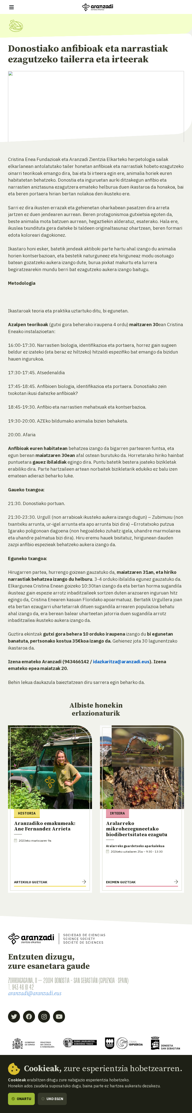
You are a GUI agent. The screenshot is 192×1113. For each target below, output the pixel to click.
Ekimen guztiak (121, 882)
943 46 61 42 (23, 987)
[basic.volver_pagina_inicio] (97, 7)
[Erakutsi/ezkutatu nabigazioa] (11, 7)
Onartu (23, 1099)
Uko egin (54, 1099)
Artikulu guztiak (30, 882)
